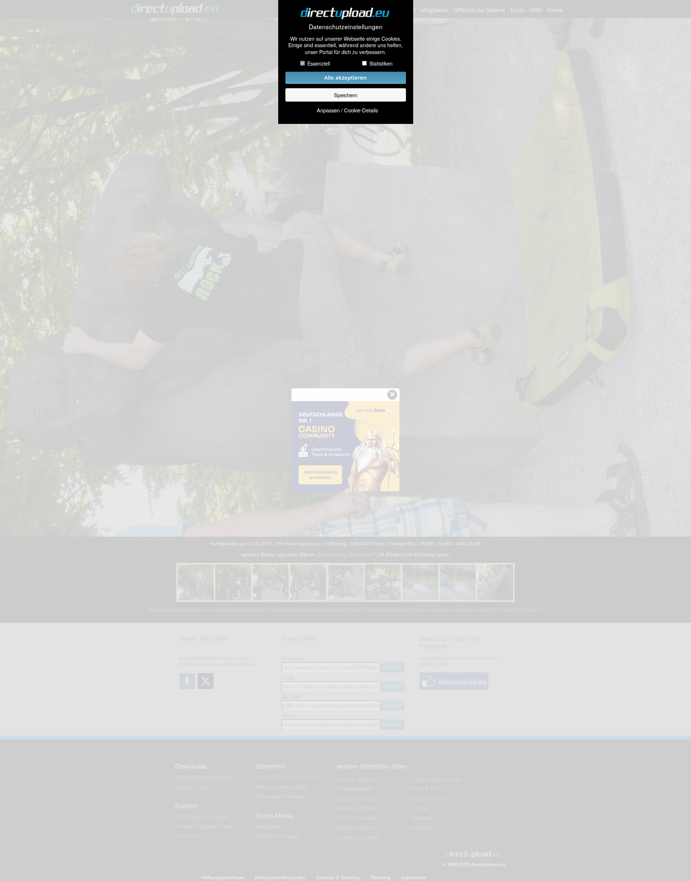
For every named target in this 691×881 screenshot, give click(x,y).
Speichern (345, 95)
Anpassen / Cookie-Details (347, 110)
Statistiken (381, 63)
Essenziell (318, 63)
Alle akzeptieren (345, 77)
